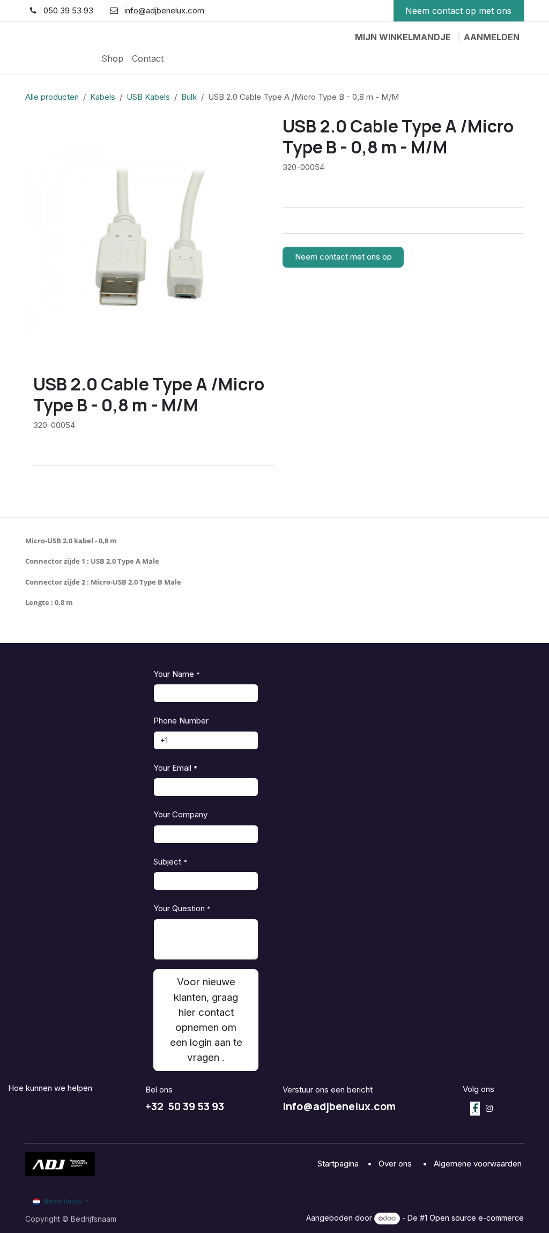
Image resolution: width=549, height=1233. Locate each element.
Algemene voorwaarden (479, 1163)
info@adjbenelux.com (339, 1106)
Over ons (396, 1163)
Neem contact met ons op (343, 257)
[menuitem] (112, 58)
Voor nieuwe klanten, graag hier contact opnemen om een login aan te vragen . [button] (206, 1020)
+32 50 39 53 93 (184, 1106)
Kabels (102, 97)
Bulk (189, 97)
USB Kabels (148, 97)
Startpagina (339, 1163)
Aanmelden (492, 37)
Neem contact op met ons (458, 10)
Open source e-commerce (476, 1217)
